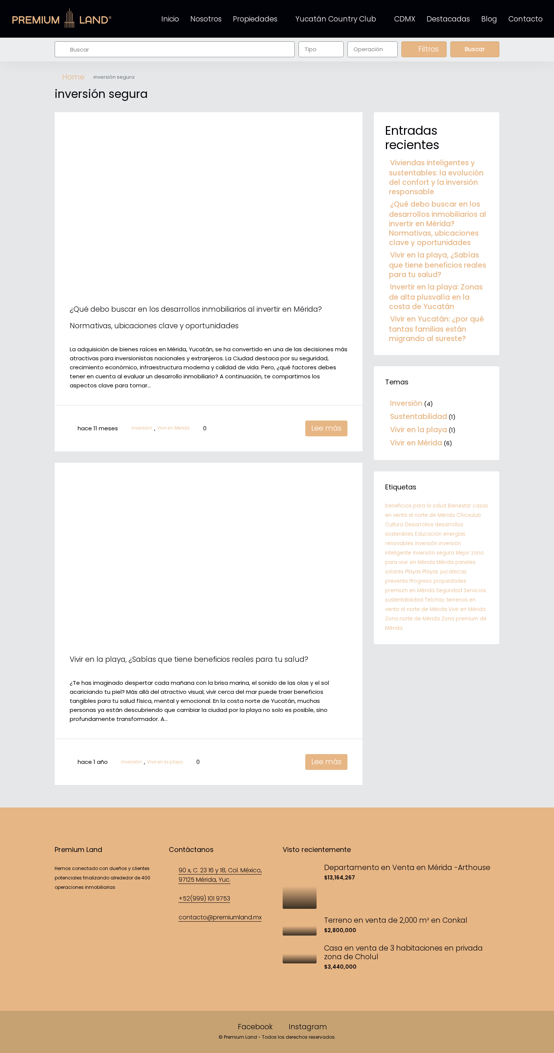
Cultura (394, 524)
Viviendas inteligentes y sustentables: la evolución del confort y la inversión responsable (436, 177)
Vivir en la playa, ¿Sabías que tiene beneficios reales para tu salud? (189, 659)
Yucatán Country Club (335, 19)
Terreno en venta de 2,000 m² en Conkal (395, 920)
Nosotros (206, 19)
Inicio (170, 19)
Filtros (427, 49)
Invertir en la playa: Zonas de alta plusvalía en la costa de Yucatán (436, 297)
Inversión (142, 428)
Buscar (475, 49)
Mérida (445, 562)
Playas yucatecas (444, 571)
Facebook (255, 1027)
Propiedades (255, 19)
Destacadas (448, 19)
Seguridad (449, 590)
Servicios (475, 590)
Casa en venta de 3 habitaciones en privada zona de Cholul (403, 952)
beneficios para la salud (415, 505)
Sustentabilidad (418, 416)
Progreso (420, 581)
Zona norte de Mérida (412, 618)
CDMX (404, 19)
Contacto (525, 19)
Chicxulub (468, 515)
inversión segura (433, 552)
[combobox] (321, 49)
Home (73, 77)
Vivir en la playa (165, 762)
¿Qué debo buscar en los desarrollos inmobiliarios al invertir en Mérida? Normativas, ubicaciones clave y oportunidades (437, 223)
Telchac (435, 599)
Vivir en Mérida (173, 428)
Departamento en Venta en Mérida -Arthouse (407, 868)
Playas (413, 571)
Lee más (326, 428)
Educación (428, 534)
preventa (396, 581)
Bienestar (459, 505)
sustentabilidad (404, 599)
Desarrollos (419, 524)
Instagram (307, 1027)
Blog (489, 19)
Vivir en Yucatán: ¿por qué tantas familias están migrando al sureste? (436, 329)
